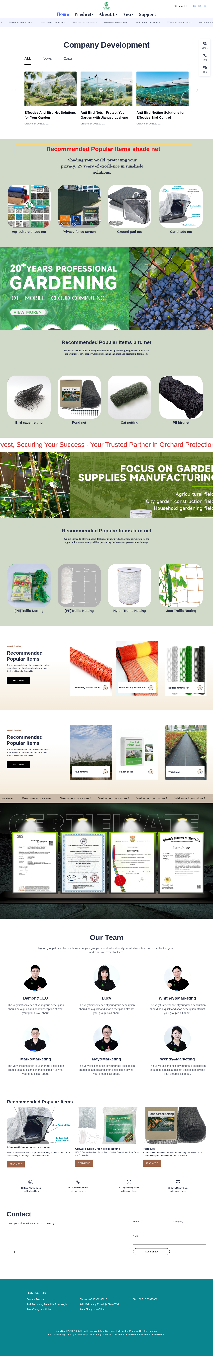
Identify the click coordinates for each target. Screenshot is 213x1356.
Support (147, 14)
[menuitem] (63, 14)
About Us (108, 14)
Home (63, 14)
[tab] (27, 60)
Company (178, 1221)
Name (136, 1221)
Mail (137, 1236)
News (128, 14)
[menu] (106, 14)
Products (84, 14)
